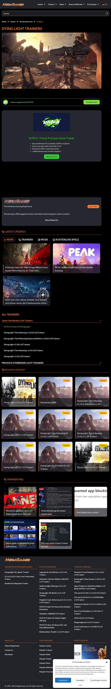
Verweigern (80, 680)
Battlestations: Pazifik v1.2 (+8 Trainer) (54, 632)
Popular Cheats (45, 659)
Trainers (40, 22)
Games (13, 22)
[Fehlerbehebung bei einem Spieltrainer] (55, 501)
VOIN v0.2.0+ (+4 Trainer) (84, 618)
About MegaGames (12, 646)
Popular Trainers (45, 650)
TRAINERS (27, 239)
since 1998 (93, 206)
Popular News (44, 663)
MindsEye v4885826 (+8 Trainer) (52, 614)
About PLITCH (51, 157)
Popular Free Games (47, 672)
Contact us (9, 650)
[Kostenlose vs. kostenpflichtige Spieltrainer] (20, 534)
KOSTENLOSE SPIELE (67, 239)
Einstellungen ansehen (99, 680)
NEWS (10, 239)
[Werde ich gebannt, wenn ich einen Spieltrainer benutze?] (20, 501)
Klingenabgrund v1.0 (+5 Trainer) (87, 622)
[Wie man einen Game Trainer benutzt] (55, 534)
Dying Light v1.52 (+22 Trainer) (17, 356)
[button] (107, 662)
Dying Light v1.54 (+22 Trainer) (17, 344)
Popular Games (45, 646)
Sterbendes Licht (26, 22)
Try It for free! (91, 102)
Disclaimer (9, 654)
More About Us (51, 220)
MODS (44, 239)
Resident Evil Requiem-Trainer (16, 583)
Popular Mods (44, 654)
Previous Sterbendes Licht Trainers (22, 363)
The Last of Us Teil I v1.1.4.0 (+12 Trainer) (90, 593)
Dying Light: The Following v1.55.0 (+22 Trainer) (24, 332)
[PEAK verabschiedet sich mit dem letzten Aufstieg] (76, 258)
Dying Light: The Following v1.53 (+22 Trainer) (23, 350)
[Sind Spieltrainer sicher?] (90, 501)
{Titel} (80, 685)
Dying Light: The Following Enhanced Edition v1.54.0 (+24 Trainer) (32, 338)
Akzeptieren (63, 680)
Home (4, 22)
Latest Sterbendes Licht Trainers (17, 320)
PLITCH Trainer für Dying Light (17, 326)
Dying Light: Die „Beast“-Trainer (17, 572)
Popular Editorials (46, 667)
